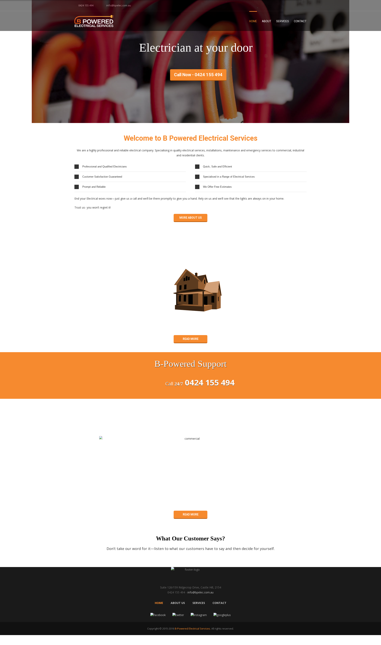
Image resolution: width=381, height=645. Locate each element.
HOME (159, 603)
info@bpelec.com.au (118, 5)
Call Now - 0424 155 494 (198, 74)
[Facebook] (286, 4)
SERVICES (198, 603)
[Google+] (305, 4)
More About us (190, 217)
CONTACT (219, 603)
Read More (190, 338)
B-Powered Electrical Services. (192, 628)
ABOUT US (178, 603)
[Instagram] (299, 4)
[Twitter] (293, 4)
